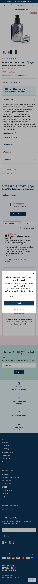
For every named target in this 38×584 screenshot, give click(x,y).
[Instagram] (20, 309)
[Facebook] (14, 309)
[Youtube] (17, 309)
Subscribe (19, 303)
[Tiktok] (23, 309)
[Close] (33, 273)
